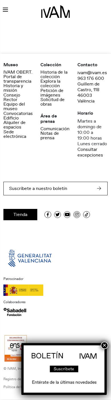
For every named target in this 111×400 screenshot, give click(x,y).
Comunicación (54, 129)
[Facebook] (47, 214)
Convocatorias (18, 113)
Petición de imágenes (51, 93)
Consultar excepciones (90, 152)
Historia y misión (13, 88)
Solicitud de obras (52, 102)
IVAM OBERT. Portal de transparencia (17, 76)
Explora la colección (50, 83)
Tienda (20, 214)
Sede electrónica (14, 134)
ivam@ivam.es (92, 73)
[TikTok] (86, 214)
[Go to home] (30, 258)
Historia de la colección (53, 74)
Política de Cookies (18, 387)
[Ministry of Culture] (55, 290)
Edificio (11, 118)
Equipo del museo (14, 106)
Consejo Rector (11, 97)
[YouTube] (67, 214)
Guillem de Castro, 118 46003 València (88, 92)
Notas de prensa (49, 136)
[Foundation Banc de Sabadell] (14, 312)
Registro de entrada (18, 379)
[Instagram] (76, 214)
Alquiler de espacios (14, 125)
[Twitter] (57, 214)
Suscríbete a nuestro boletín (38, 188)
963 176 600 (90, 78)
